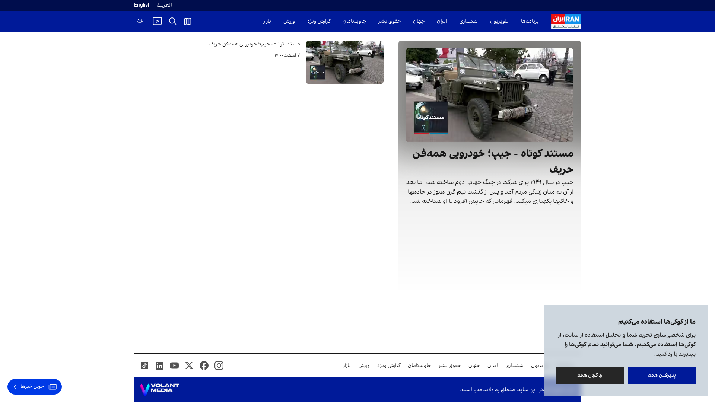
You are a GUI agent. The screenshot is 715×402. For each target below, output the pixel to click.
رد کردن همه (590, 375)
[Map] (187, 21)
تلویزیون (499, 21)
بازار (267, 21)
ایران (442, 21)
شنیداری (469, 21)
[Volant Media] (159, 389)
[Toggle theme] (140, 21)
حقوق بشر (389, 21)
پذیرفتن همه (662, 375)
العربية (164, 5)
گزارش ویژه (318, 21)
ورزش (289, 21)
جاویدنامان (354, 21)
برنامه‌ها (530, 21)
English (142, 5)
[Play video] (157, 21)
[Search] (172, 21)
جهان (419, 21)
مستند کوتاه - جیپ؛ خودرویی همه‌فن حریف (254, 44)
